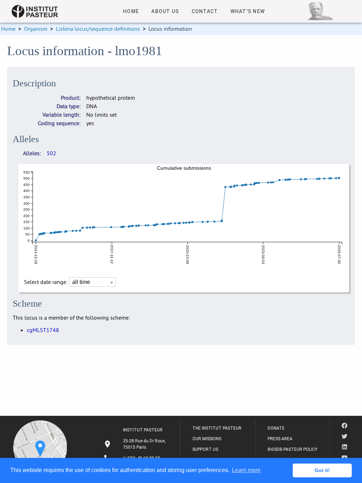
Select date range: (46, 281)
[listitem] (136, 444)
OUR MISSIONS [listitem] (206, 438)
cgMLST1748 (43, 329)
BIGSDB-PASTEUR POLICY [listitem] (292, 449)
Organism (35, 28)
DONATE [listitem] (276, 428)
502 (51, 153)
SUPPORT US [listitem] (205, 449)
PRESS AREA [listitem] (280, 438)
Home (8, 28)
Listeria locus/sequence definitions (98, 28)
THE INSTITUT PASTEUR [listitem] (216, 428)
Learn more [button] (246, 470)
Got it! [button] (322, 470)
